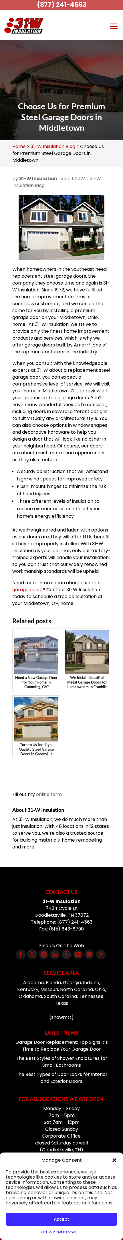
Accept (61, 1219)
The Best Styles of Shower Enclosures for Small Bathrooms (61, 1061)
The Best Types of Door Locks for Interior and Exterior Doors (62, 1078)
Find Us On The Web (61, 945)
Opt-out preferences (58, 1232)
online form (49, 794)
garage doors (27, 589)
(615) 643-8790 (66, 929)
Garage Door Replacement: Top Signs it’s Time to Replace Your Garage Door (61, 1045)
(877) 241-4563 (61, 4)
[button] (114, 1160)
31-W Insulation (38, 178)
